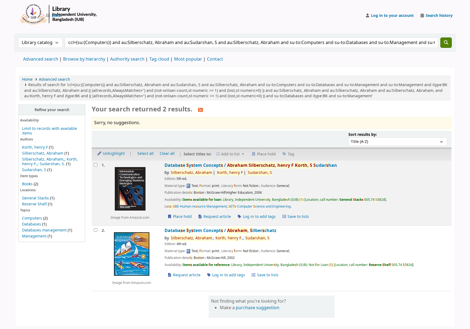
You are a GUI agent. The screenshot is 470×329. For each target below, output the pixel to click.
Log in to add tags (259, 217)
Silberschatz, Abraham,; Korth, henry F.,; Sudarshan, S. (50, 161)
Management (34, 236)
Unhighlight (113, 153)
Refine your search (52, 110)
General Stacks (35, 198)
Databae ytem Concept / (251, 165)
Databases (31, 224)
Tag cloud (159, 59)
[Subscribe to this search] (200, 110)
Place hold (182, 217)
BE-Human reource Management (200, 206)
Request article (216, 217)
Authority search (127, 59)
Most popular (188, 59)
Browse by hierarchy (84, 59)
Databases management (44, 230)
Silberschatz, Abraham (42, 153)
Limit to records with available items (49, 131)
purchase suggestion (257, 308)
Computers (32, 218)
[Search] (446, 42)
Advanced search (40, 59)
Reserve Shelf (34, 204)
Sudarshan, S (34, 170)
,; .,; (220, 238)
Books (27, 184)
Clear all (167, 153)
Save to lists (297, 217)
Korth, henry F (35, 147)
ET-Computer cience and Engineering (259, 206)
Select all (145, 153)
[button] (55, 16)
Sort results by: (362, 134)
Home (27, 79)
